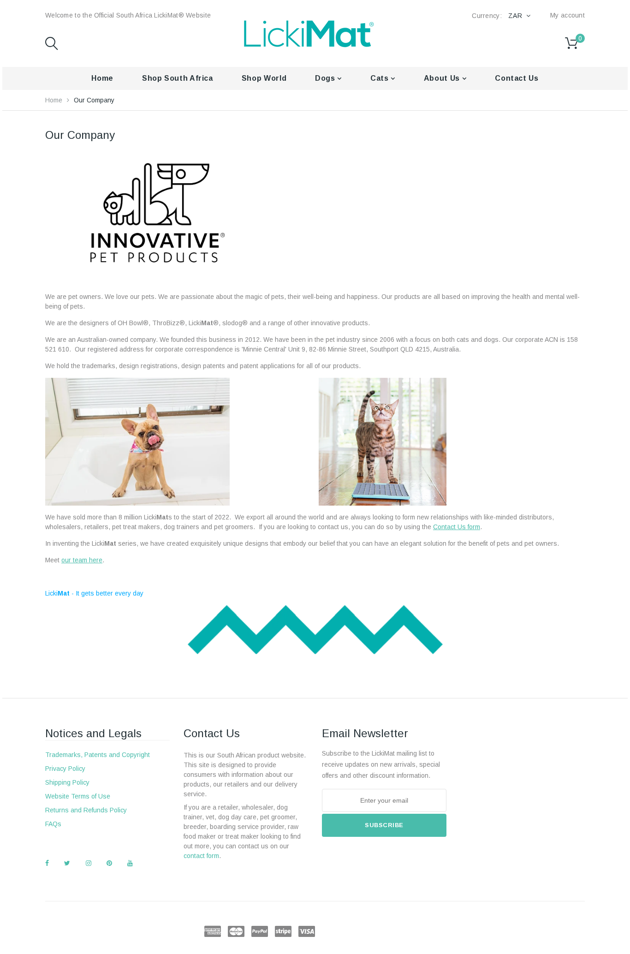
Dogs (326, 78)
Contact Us (516, 78)
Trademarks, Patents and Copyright (97, 754)
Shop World (264, 78)
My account (567, 15)
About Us (443, 78)
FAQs (53, 824)
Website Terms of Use (77, 796)
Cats (380, 78)
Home (102, 78)
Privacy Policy (65, 768)
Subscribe (384, 825)
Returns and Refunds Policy (86, 810)
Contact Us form (456, 527)
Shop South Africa (177, 78)
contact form (201, 855)
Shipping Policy (67, 782)
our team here (81, 560)
